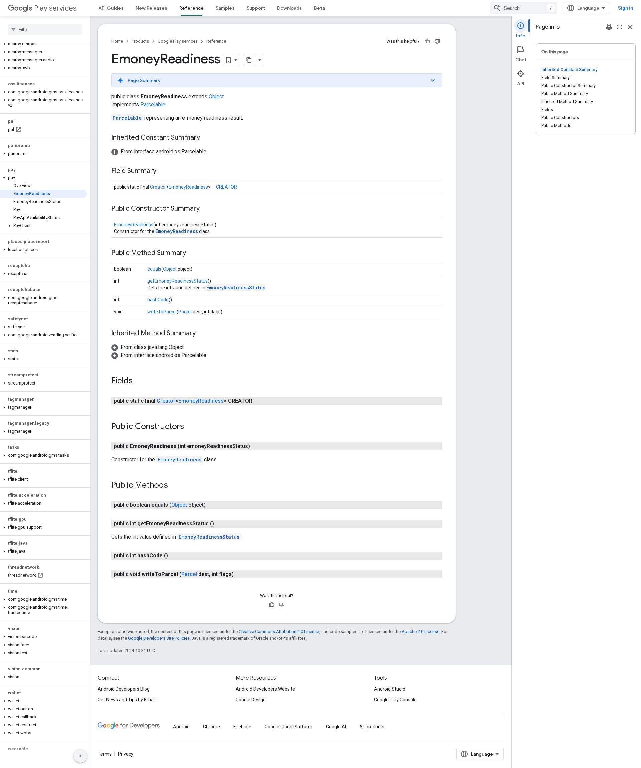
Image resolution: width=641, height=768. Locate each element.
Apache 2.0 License (420, 631)
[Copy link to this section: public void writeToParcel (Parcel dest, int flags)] (240, 574)
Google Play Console (395, 699)
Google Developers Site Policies (159, 638)
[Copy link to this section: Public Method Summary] (192, 253)
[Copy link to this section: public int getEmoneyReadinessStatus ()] (220, 524)
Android (181, 726)
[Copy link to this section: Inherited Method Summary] (202, 334)
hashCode (158, 299)
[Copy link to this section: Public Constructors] (190, 427)
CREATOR (226, 187)
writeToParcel (162, 311)
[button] (43, 44)
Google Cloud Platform (288, 726)
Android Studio (389, 689)
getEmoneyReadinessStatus (177, 281)
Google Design (251, 699)
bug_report (609, 27)
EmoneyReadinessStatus (235, 287)
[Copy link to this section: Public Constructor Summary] (206, 209)
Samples (225, 8)
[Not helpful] (437, 41)
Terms (105, 754)
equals (154, 269)
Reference (191, 8)
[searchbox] (45, 29)
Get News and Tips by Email (127, 699)
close (630, 27)
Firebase (242, 726)
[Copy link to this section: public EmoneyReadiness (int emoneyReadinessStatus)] (256, 446)
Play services (55, 8)
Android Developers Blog (124, 689)
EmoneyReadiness (188, 187)
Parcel (185, 311)
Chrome (211, 726)
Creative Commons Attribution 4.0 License (279, 631)
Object (216, 96)
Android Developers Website (265, 689)
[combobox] (523, 8)
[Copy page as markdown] (249, 60)
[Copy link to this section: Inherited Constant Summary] (206, 138)
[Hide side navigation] (80, 756)
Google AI (336, 726)
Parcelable (152, 104)
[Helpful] (427, 41)
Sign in (625, 8)
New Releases (151, 8)
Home (117, 41)
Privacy (125, 754)
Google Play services (178, 41)
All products (371, 726)
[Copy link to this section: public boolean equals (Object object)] (212, 505)
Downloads (289, 8)
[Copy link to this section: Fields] (139, 381)
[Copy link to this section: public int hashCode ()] (174, 556)
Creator (158, 187)
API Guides (111, 8)
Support (256, 8)
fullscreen (620, 27)
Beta (319, 8)
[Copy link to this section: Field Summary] (163, 171)
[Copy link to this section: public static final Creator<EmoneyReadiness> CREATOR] (259, 401)
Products (140, 41)
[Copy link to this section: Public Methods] (174, 486)
